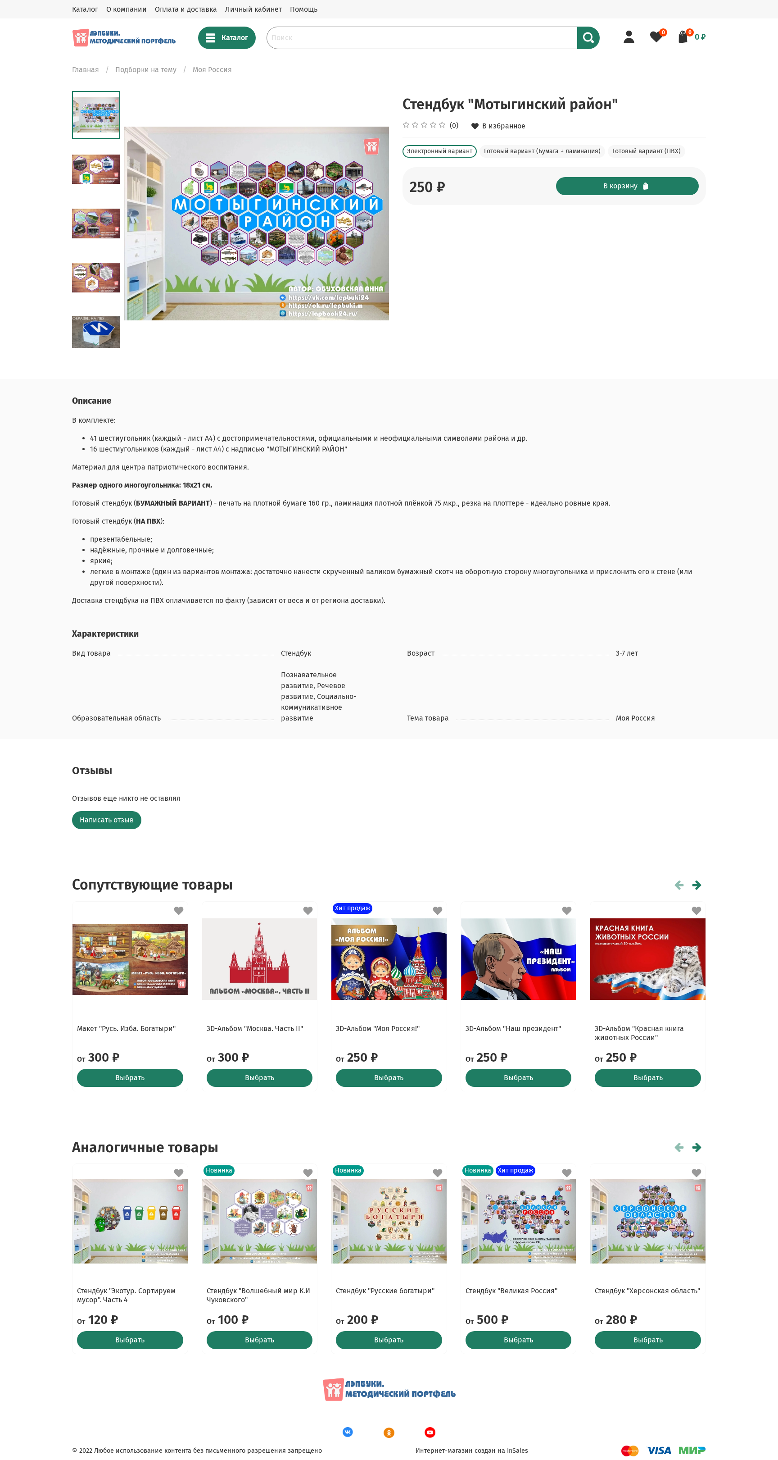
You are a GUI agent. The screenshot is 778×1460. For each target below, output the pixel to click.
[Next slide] (96, 344)
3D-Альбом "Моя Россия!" (378, 1028)
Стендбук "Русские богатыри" (385, 1290)
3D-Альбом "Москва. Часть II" (255, 1028)
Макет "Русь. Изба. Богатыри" (126, 1028)
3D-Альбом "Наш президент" (513, 1028)
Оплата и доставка (186, 9)
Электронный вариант (439, 151)
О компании (126, 9)
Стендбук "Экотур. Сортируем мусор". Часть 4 (126, 1295)
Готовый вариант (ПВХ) (646, 151)
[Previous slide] (142, 223)
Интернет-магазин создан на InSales (472, 1451)
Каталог (85, 9)
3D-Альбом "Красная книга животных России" (639, 1032)
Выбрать (130, 1077)
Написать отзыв (107, 820)
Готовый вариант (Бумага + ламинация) (542, 151)
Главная (85, 69)
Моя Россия (212, 69)
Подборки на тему (145, 69)
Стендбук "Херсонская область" (647, 1290)
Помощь (303, 9)
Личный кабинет (253, 9)
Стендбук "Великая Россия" (511, 1290)
